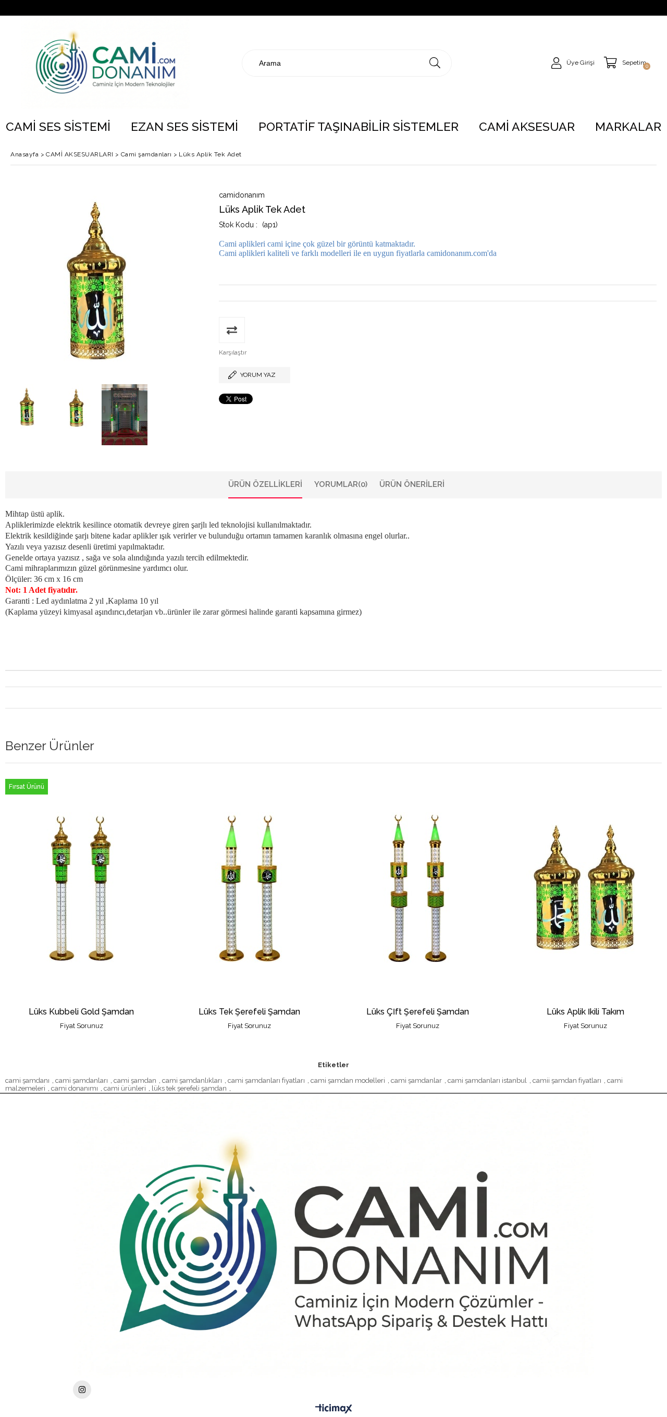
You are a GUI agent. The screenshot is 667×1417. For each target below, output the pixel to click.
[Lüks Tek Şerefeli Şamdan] (250, 888)
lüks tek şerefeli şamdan (189, 1088)
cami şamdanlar (416, 1080)
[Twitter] (333, 1236)
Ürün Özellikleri (265, 484)
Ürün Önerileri (411, 484)
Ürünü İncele (118, 902)
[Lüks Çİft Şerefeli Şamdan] (417, 888)
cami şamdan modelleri (348, 1080)
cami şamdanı (27, 1080)
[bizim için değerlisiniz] (105, 63)
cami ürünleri (125, 1088)
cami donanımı (74, 1088)
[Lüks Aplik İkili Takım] (586, 888)
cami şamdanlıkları (192, 1080)
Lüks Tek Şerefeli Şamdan (249, 1012)
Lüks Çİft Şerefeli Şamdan (417, 1012)
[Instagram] (82, 1390)
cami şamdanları (81, 1080)
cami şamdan (135, 1080)
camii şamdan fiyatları (567, 1080)
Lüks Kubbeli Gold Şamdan (81, 1012)
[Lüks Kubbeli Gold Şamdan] (81, 888)
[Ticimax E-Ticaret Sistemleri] (333, 1409)
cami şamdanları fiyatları (266, 1080)
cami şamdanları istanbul (487, 1080)
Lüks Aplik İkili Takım (585, 1012)
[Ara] (435, 63)
